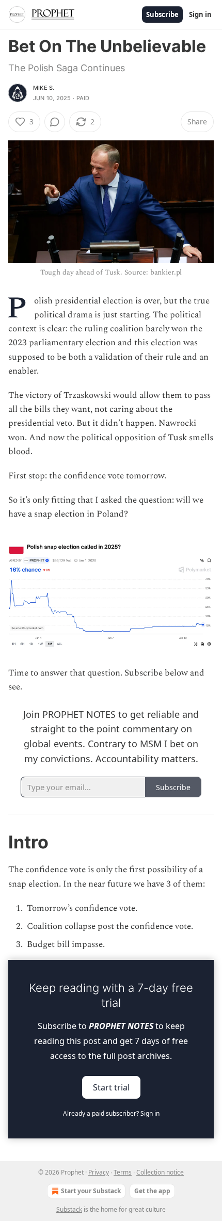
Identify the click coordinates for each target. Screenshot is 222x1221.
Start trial (111, 1087)
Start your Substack (91, 1190)
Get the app (152, 1190)
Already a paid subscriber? (111, 1113)
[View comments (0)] (54, 121)
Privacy (98, 1172)
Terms (123, 1172)
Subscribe (162, 14)
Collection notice (160, 1172)
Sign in (200, 14)
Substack (69, 1209)
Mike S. (43, 87)
